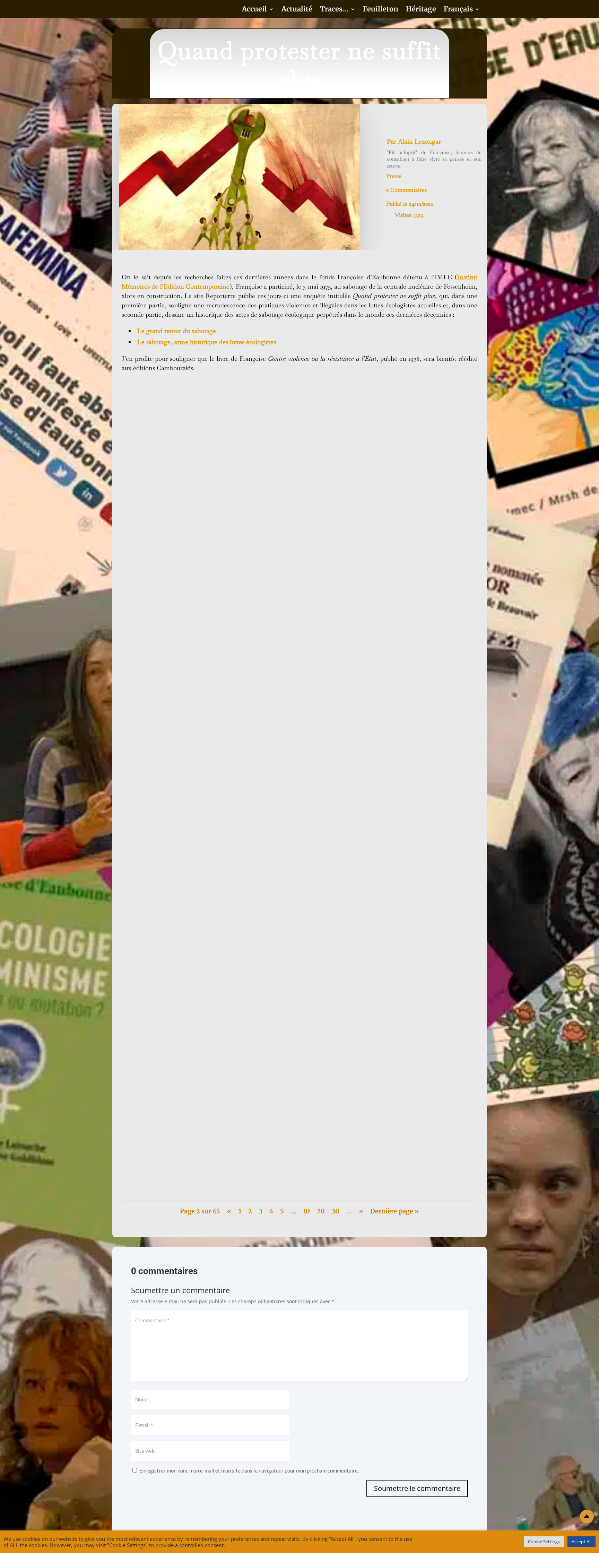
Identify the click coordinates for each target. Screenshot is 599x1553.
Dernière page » (394, 1211)
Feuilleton (380, 10)
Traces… (334, 10)
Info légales (440, 1544)
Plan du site (384, 1544)
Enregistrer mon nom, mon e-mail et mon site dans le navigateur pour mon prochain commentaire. (249, 1470)
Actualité (296, 10)
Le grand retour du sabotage (176, 331)
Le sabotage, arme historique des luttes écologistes (206, 342)
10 (306, 1211)
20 (321, 1211)
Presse (393, 176)
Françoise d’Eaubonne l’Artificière (169, 946)
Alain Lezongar (419, 141)
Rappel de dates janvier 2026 (162, 1159)
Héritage (421, 10)
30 (335, 1211)
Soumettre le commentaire (417, 1488)
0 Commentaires (406, 190)
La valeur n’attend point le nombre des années (184, 619)
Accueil (254, 10)
